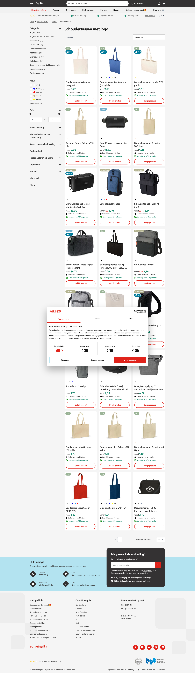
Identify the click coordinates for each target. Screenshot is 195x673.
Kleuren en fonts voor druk (85, 634)
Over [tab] (131, 319)
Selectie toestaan (97, 360)
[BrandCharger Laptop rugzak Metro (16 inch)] (80, 243)
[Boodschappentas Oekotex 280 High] (149, 121)
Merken (78, 637)
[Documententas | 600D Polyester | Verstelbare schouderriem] (149, 486)
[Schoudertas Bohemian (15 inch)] (149, 182)
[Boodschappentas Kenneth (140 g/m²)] (114, 60)
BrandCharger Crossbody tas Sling (148, 327)
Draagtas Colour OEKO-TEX (113, 508)
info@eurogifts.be (128, 609)
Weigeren (65, 360)
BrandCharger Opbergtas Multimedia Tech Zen (78, 205)
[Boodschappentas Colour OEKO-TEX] (80, 486)
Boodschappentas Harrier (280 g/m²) (148, 84)
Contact (78, 609)
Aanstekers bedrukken (38, 612)
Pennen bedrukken (37, 609)
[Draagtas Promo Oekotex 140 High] (80, 121)
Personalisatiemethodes (85, 630)
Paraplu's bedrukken (38, 616)
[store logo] (63, 647)
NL (162, 16)
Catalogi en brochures (38, 634)
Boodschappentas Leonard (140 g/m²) (78, 84)
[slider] (30, 114)
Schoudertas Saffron (144, 264)
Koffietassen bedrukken (39, 619)
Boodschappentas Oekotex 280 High (147, 144)
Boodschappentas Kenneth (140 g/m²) (113, 84)
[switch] (85, 350)
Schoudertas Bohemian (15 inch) (146, 205)
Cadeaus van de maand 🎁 (40, 605)
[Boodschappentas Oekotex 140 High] (149, 425)
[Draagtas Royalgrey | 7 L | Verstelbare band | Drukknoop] (149, 364)
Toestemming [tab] (63, 319)
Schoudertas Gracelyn (76, 386)
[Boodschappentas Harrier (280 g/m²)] (149, 60)
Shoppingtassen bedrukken (40, 630)
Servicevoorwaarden (118, 573)
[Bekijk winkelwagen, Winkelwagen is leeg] (164, 3)
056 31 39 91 (138, 4)
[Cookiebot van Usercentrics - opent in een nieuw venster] (136, 311)
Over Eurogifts (81, 612)
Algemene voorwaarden (117, 670)
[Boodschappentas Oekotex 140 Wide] (114, 425)
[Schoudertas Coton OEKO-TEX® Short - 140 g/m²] (114, 304)
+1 (80, 503)
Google (131, 573)
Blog (77, 619)
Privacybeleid (147, 571)
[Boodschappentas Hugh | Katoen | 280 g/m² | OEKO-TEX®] (114, 243)
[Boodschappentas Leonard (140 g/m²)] (80, 60)
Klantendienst (80, 605)
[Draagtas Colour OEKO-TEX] (114, 486)
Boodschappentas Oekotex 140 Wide (115, 448)
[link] (107, 539)
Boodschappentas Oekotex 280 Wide (78, 448)
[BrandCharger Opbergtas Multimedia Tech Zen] (80, 182)
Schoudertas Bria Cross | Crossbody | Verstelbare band (114, 388)
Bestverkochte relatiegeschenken (43, 637)
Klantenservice (150, 16)
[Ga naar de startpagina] (36, 3)
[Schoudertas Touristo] (80, 304)
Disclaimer (161, 670)
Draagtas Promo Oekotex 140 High (80, 144)
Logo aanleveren (82, 627)
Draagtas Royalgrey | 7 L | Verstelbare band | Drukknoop (148, 388)
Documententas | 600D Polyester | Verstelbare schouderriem (145, 510)
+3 (115, 78)
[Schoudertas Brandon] (114, 182)
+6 (115, 503)
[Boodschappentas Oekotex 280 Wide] (80, 425)
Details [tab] (97, 319)
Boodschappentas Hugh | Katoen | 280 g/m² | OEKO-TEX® (112, 266)
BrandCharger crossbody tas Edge (113, 144)
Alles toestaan (130, 360)
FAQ (77, 623)
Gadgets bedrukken (37, 623)
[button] (60, 28)
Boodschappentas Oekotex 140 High (149, 448)
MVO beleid (80, 616)
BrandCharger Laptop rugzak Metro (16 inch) (79, 266)
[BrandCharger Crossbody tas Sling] (149, 304)
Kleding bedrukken (37, 627)
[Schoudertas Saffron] (149, 243)
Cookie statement (148, 670)
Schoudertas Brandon (110, 203)
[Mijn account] (159, 3)
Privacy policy (133, 670)
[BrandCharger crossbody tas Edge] (114, 121)
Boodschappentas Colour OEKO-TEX (78, 509)
